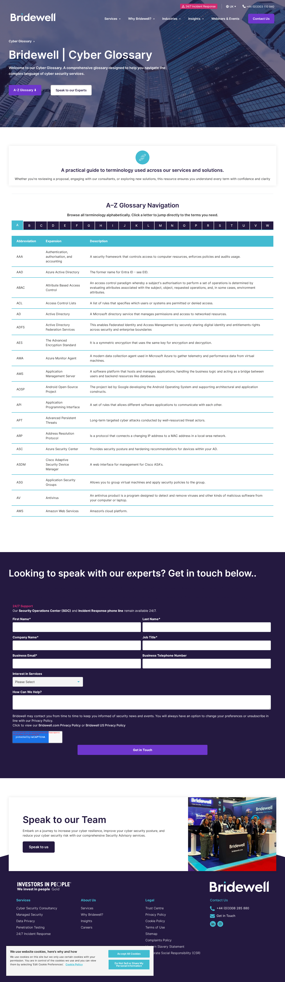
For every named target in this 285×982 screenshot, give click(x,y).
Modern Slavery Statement (164, 946)
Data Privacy (25, 921)
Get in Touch (225, 916)
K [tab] (137, 225)
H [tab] (101, 225)
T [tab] (232, 225)
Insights (86, 921)
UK (231, 6)
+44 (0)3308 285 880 (232, 908)
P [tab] (196, 225)
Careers (86, 927)
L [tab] (148, 225)
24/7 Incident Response (200, 6)
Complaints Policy (158, 940)
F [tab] (77, 225)
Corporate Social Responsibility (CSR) (172, 953)
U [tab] (244, 225)
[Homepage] (33, 17)
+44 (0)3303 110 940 (260, 6)
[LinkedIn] (213, 924)
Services (87, 908)
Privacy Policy (155, 914)
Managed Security (29, 914)
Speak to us (38, 847)
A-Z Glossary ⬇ (25, 90)
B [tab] (29, 225)
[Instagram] (220, 924)
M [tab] (160, 225)
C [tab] (41, 225)
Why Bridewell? (92, 914)
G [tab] (89, 225)
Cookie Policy (155, 921)
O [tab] (184, 225)
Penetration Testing (30, 927)
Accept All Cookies (129, 953)
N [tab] (172, 225)
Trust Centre (154, 908)
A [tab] (17, 225)
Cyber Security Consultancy (36, 908)
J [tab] (124, 225)
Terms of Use (155, 927)
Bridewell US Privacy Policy (105, 725)
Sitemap (151, 934)
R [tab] (208, 225)
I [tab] (112, 225)
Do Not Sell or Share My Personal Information (129, 964)
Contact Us (261, 19)
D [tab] (53, 225)
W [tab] (267, 225)
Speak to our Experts (71, 90)
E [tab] (65, 225)
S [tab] (220, 225)
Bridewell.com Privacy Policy (60, 725)
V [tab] (256, 225)
